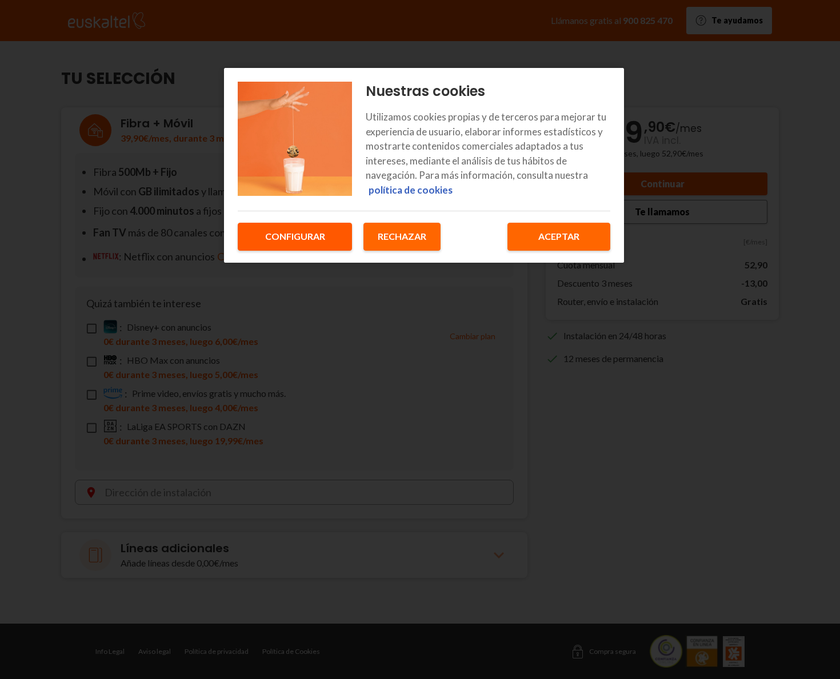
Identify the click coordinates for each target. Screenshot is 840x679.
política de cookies (411, 190)
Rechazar (402, 236)
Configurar (295, 236)
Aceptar (558, 236)
